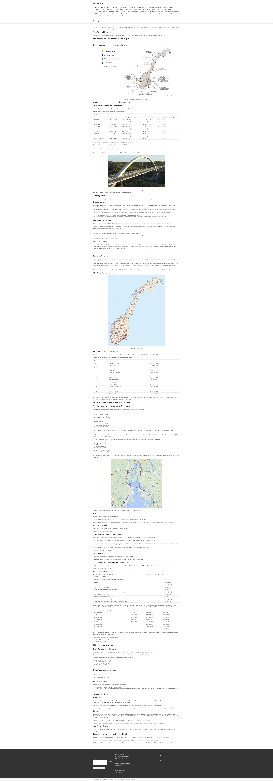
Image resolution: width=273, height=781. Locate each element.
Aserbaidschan (123, 7)
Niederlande (143, 11)
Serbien (140, 13)
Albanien (97, 7)
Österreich (177, 11)
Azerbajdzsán (132, 7)
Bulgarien (171, 7)
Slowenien (152, 13)
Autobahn (98, 3)
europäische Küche (119, 754)
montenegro (118, 765)
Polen (96, 13)
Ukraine (177, 13)
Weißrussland (116, 15)
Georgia (135, 9)
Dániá (103, 9)
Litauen (105, 11)
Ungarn (97, 15)
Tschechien (165, 13)
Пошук (94, 759)
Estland (116, 9)
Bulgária (165, 7)
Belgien (139, 7)
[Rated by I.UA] (163, 755)
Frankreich (128, 9)
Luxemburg (111, 11)
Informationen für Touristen (121, 758)
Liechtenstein (98, 11)
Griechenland (142, 9)
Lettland (170, 9)
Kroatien (164, 9)
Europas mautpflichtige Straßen (122, 756)
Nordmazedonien (152, 11)
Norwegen (161, 11)
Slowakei (146, 13)
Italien (158, 9)
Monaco (128, 11)
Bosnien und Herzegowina (154, 7)
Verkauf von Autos (119, 772)
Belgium (144, 7)
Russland (114, 13)
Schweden (128, 13)
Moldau (123, 11)
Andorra (103, 7)
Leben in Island (118, 761)
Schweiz (135, 13)
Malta (117, 11)
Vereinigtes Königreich (106, 15)
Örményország (169, 11)
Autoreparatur (118, 752)
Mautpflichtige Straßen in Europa (122, 763)
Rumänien (108, 13)
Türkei (171, 13)
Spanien (159, 13)
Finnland (122, 9)
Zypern (124, 15)
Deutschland (110, 9)
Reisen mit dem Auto (120, 770)
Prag (116, 767)
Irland (148, 9)
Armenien (115, 7)
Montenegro (135, 11)
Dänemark (97, 9)
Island (153, 9)
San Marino (121, 13)
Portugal (102, 13)
